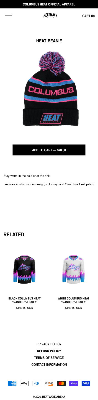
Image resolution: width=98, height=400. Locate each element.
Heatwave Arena (53, 397)
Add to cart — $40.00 (49, 149)
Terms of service (49, 357)
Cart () (88, 15)
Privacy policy (49, 343)
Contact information (49, 364)
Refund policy (49, 350)
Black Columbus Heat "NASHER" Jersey (24, 300)
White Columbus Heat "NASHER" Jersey (73, 300)
